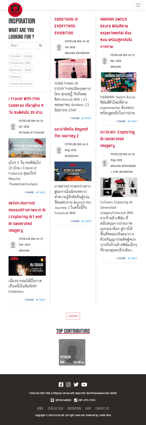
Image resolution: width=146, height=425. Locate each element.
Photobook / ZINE (20, 62)
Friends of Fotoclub (21, 83)
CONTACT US (102, 408)
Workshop (16, 69)
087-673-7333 (87, 400)
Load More (73, 316)
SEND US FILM (56, 408)
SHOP (88, 408)
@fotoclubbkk (63, 400)
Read (28, 69)
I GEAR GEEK (105, 415)
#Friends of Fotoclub (31, 132)
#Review (24, 250)
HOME (40, 408)
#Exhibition (83, 53)
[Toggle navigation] (138, 5)
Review (28, 55)
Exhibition (15, 76)
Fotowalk (15, 55)
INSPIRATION (74, 408)
